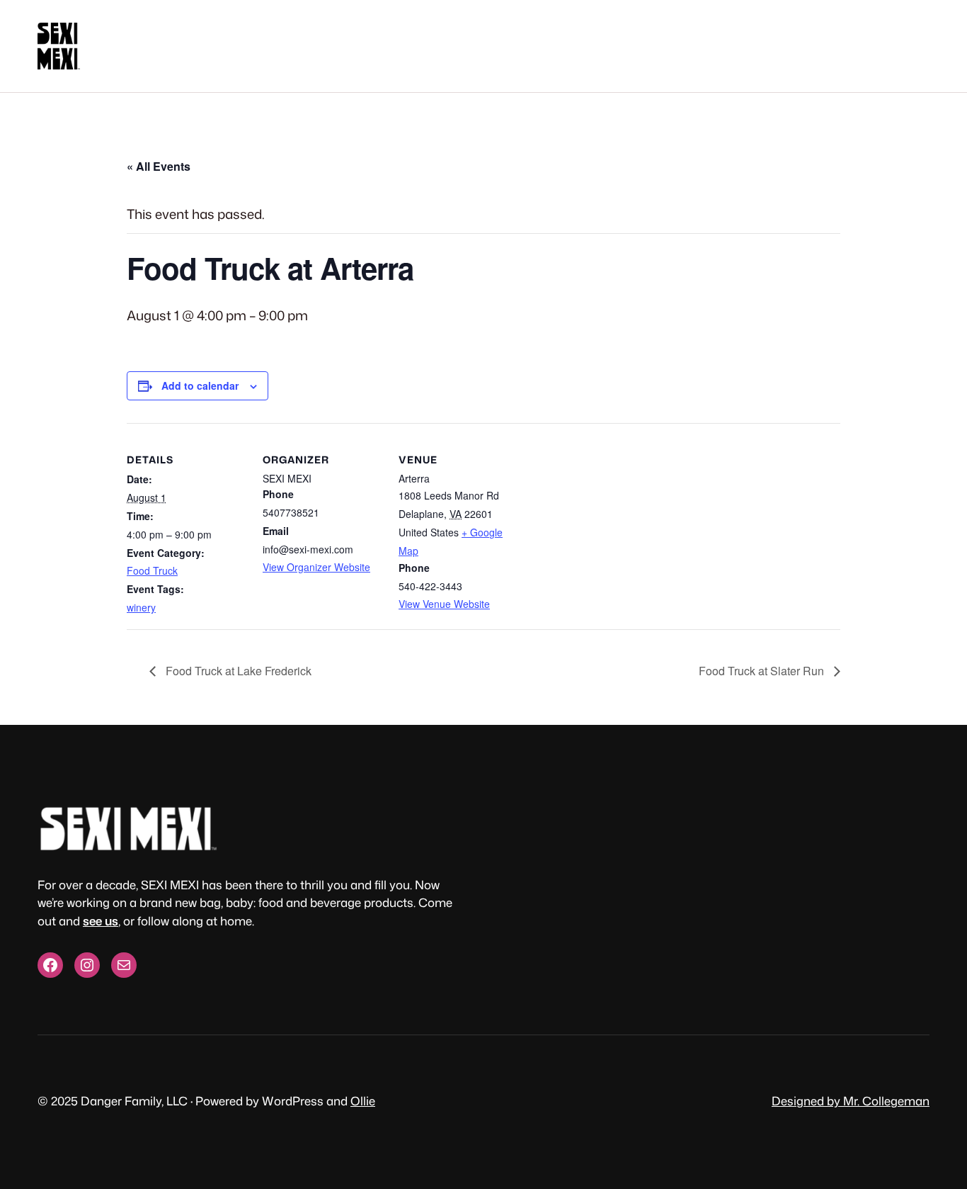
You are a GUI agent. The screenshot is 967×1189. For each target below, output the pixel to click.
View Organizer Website (316, 567)
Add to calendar (200, 385)
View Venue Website (444, 604)
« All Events (158, 166)
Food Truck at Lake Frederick (237, 671)
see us (100, 921)
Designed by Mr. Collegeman (850, 1101)
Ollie (362, 1101)
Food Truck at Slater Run (763, 671)
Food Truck (152, 570)
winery (141, 607)
